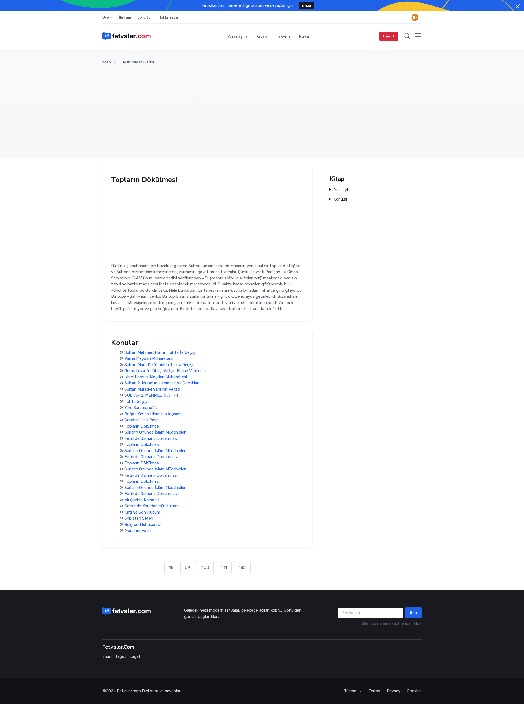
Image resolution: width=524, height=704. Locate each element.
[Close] (517, 6)
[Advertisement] (266, 108)
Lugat (135, 656)
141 (224, 567)
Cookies (414, 690)
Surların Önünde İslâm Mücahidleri (155, 450)
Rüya (304, 36)
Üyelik (107, 17)
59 (187, 567)
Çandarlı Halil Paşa (141, 420)
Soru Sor (145, 17)
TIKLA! (306, 5)
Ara (413, 612)
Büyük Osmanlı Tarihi (137, 62)
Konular (340, 199)
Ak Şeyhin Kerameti (142, 499)
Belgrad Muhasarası (142, 524)
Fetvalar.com (129, 690)
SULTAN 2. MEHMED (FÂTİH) (151, 395)
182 (242, 567)
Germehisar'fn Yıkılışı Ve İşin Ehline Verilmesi (165, 371)
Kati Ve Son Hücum (142, 512)
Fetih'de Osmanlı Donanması (151, 438)
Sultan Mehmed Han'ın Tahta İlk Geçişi (160, 352)
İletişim (125, 17)
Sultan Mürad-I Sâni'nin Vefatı (152, 389)
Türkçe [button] (350, 690)
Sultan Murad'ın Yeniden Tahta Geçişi (158, 364)
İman (107, 656)
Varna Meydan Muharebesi (148, 358)
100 (205, 567)
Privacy (393, 690)
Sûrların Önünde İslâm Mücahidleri (155, 432)
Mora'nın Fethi (137, 530)
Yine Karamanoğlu (141, 407)
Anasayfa (238, 36)
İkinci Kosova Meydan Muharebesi (155, 377)
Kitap (261, 36)
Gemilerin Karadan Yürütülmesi (152, 506)
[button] (407, 36)
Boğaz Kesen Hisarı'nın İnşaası (152, 413)
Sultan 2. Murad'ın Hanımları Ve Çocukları (161, 383)
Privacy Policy (410, 623)
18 (171, 567)
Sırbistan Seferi (138, 518)
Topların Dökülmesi (142, 426)
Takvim (283, 36)
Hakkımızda (168, 17)
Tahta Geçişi (136, 401)
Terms (374, 690)
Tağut (120, 656)
